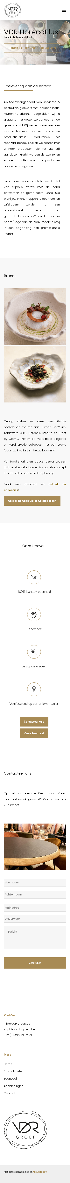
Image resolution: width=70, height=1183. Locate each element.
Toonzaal (10, 1079)
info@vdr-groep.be (17, 1024)
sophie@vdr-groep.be (19, 1029)
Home (8, 1064)
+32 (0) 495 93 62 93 (18, 1035)
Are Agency (39, 1171)
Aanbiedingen (13, 1086)
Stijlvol (14, 1071)
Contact (9, 1093)
